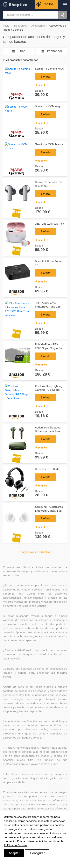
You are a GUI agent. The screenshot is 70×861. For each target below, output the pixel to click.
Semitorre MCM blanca (49, 144)
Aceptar (14, 853)
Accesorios (38, 25)
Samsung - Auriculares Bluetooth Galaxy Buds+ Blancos (50, 510)
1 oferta (45, 76)
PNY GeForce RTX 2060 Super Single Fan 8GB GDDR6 (49, 348)
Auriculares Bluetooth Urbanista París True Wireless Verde (48, 431)
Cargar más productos (35, 552)
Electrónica (20, 25)
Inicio (6, 25)
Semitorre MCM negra (48, 106)
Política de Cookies (15, 845)
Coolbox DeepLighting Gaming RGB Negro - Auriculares (48, 389)
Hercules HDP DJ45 (47, 469)
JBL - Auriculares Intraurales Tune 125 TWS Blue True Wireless (50, 306)
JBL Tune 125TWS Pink (49, 223)
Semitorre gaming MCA (49, 68)
